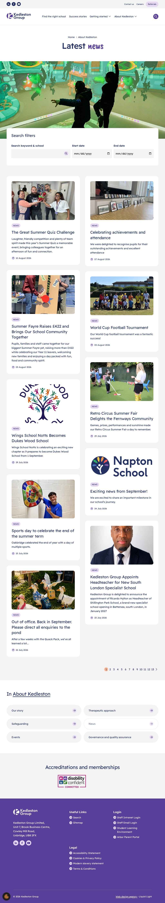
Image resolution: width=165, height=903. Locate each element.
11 (145, 669)
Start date (78, 145)
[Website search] (155, 16)
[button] (6, 896)
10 (141, 669)
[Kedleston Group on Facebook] (14, 4)
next (156, 669)
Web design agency (126, 896)
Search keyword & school (27, 145)
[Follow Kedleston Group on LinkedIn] (8, 4)
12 (148, 669)
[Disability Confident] (72, 781)
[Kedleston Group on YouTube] (19, 4)
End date (119, 145)
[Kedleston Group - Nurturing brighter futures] (19, 16)
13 (152, 669)
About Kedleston (31, 694)
